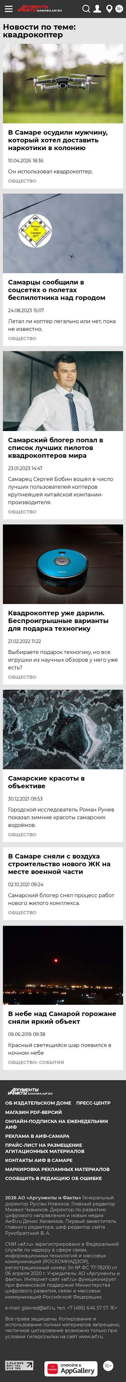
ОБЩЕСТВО (22, 181)
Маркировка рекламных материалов (57, 1169)
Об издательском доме (38, 1103)
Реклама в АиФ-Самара (37, 1136)
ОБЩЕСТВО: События (36, 1062)
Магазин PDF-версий (33, 1112)
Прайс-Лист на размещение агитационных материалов (44, 1148)
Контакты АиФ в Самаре (38, 1160)
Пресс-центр (93, 1103)
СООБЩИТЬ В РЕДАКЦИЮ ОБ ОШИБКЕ (53, 1178)
